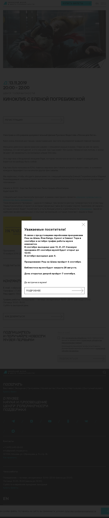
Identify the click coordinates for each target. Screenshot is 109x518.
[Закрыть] (83, 224)
